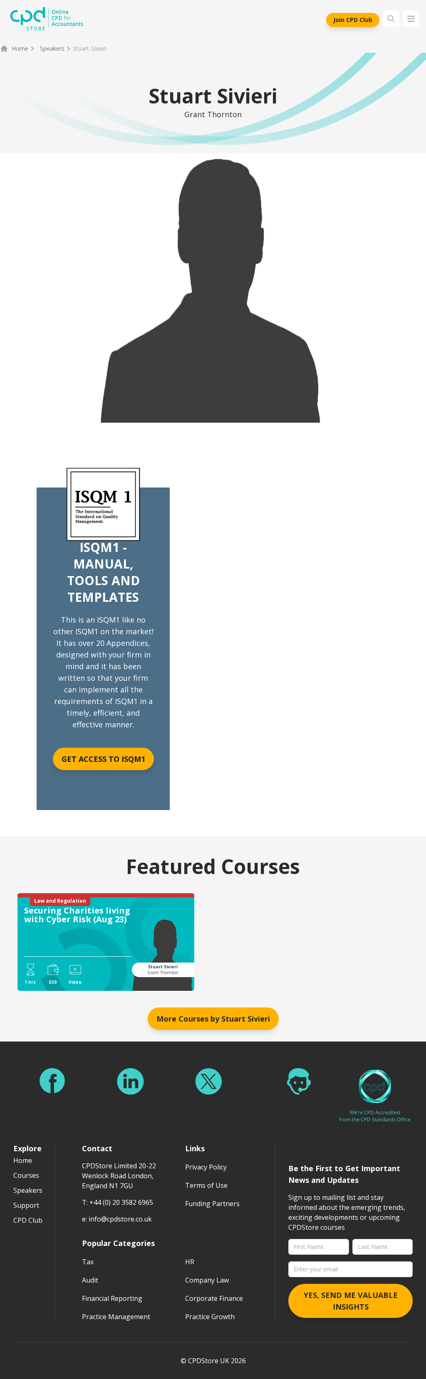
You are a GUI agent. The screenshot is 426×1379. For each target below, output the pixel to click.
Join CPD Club (352, 20)
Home (20, 48)
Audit (90, 1280)
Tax (88, 1261)
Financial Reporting (112, 1298)
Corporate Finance (214, 1298)
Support (26, 1205)
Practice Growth (210, 1316)
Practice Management (116, 1316)
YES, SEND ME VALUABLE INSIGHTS (351, 1301)
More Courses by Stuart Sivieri (213, 1019)
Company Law (207, 1280)
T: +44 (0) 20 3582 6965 (117, 1202)
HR (189, 1261)
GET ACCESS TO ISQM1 (103, 759)
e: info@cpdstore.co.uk (117, 1219)
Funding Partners (212, 1203)
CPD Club (27, 1220)
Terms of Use (206, 1185)
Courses (26, 1175)
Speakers (52, 48)
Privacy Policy (206, 1167)
